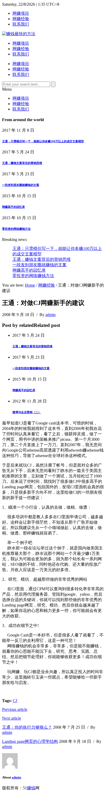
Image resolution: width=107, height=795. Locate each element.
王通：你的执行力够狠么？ (27, 727)
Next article (11, 718)
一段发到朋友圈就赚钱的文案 (20, 184)
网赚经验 (20, 19)
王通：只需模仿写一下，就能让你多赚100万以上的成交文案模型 (43, 141)
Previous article (14, 709)
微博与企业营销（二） (26, 412)
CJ (15, 700)
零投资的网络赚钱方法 (16, 228)
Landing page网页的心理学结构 (30, 741)
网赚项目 (20, 13)
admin (50, 314)
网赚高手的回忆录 (13, 206)
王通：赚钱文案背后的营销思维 (22, 162)
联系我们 (20, 24)
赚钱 (31, 788)
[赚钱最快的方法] (18, 34)
